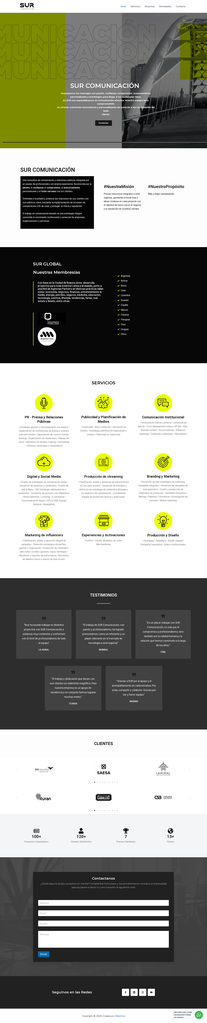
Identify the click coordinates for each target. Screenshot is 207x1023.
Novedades (165, 6)
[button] (17, 769)
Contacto (181, 6)
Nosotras (150, 6)
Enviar (43, 954)
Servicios (135, 6)
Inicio (123, 6)
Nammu (120, 1016)
